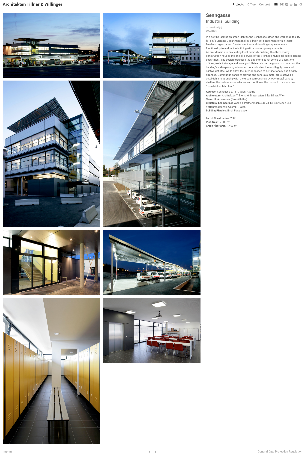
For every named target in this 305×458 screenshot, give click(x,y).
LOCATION (211, 30)
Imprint (7, 451)
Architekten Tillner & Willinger (32, 4)
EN (276, 4)
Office (251, 4)
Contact (264, 4)
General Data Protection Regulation (280, 451)
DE (282, 4)
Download (213, 27)
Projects (238, 4)
